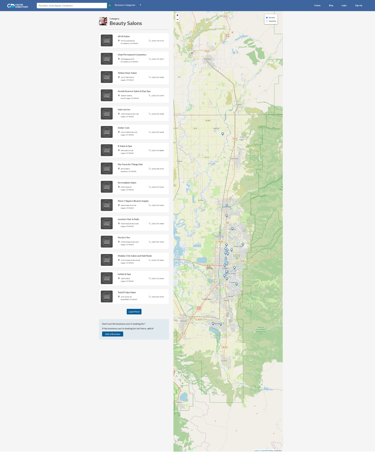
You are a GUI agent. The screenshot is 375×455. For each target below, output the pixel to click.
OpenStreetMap (267, 450)
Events (318, 5)
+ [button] (177, 15)
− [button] (177, 19)
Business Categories (125, 5)
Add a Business (112, 334)
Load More (134, 311)
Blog (331, 5)
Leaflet (256, 450)
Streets (272, 17)
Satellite (272, 21)
